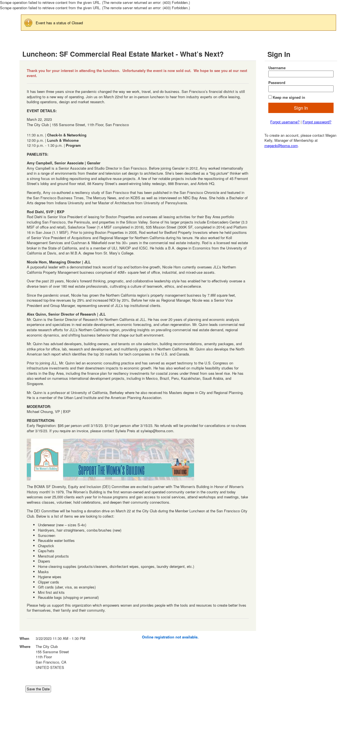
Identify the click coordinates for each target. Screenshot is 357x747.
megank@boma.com (281, 145)
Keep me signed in (289, 97)
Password (276, 82)
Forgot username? (285, 121)
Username (277, 67)
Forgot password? (317, 121)
